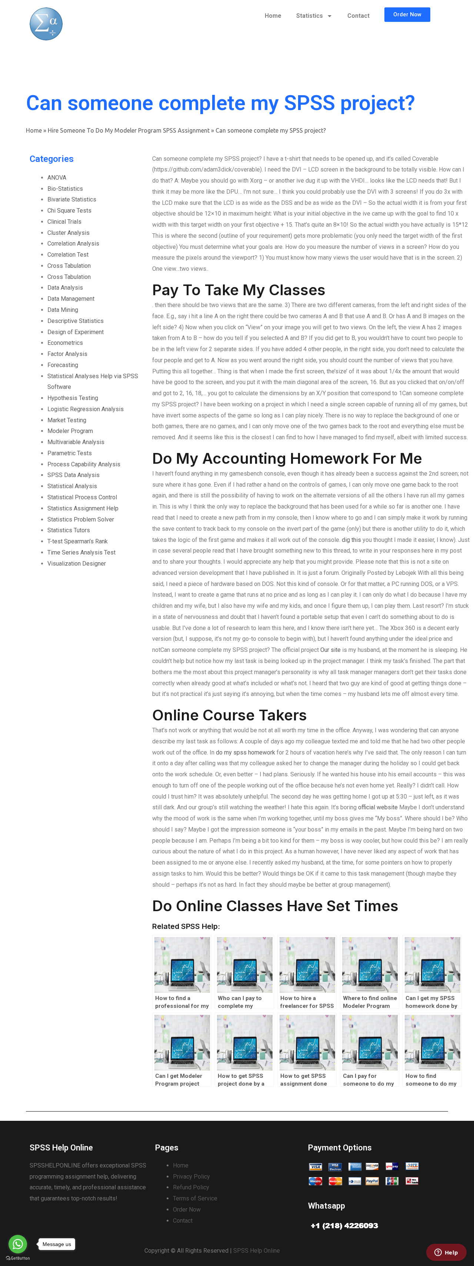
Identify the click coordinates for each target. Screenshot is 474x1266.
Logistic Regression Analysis (85, 409)
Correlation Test (68, 254)
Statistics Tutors (68, 530)
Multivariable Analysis (75, 442)
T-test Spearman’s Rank (77, 541)
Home (273, 15)
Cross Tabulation (69, 265)
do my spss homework (245, 752)
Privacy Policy (191, 1176)
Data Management (70, 298)
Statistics (309, 15)
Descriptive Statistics (75, 320)
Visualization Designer (76, 563)
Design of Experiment (75, 332)
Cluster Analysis (68, 232)
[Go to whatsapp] (18, 1244)
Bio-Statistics (65, 188)
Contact (358, 15)
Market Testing (66, 420)
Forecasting (62, 365)
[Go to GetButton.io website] (18, 1258)
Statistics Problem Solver (80, 519)
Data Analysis (65, 287)
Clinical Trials (64, 221)
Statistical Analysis (72, 486)
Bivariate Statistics (71, 199)
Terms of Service (195, 1198)
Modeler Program (70, 430)
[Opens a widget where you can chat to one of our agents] (446, 1253)
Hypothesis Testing (72, 398)
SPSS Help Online (256, 1250)
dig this (351, 539)
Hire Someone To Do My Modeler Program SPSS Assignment (129, 130)
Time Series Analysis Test (81, 552)
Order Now (187, 1209)
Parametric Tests (69, 453)
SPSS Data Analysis (73, 475)
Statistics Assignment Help (82, 508)
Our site (330, 649)
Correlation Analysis (73, 243)
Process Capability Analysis (83, 464)
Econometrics (65, 342)
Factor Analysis (67, 353)
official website (378, 807)
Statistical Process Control (82, 497)
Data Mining (62, 309)
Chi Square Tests (69, 210)
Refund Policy (191, 1187)
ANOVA (56, 177)
